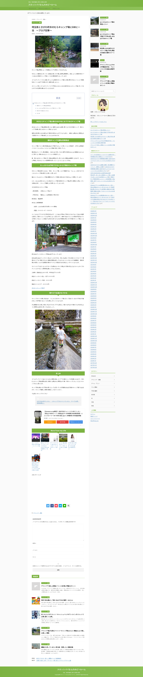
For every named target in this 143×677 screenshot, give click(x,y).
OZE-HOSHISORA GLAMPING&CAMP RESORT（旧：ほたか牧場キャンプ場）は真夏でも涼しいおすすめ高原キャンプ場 (103, 175)
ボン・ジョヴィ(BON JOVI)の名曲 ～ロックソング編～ (36, 445)
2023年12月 (94, 233)
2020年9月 (93, 289)
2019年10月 (94, 313)
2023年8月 (93, 238)
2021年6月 (93, 271)
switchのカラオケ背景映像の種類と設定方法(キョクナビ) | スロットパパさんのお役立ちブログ (102, 168)
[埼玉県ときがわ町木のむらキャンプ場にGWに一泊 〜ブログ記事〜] (60, 505)
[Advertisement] (46, 488)
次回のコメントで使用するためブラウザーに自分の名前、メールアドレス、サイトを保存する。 (57, 566)
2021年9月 (93, 264)
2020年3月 (93, 302)
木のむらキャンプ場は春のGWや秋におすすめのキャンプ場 (49, 103)
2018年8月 (93, 345)
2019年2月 (93, 331)
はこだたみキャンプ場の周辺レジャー (100, 130)
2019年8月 (93, 318)
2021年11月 (94, 260)
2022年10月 (94, 244)
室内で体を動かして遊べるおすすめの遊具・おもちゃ (57, 600)
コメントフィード (95, 418)
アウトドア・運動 (37, 513)
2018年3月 (93, 356)
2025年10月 (94, 215)
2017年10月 (94, 367)
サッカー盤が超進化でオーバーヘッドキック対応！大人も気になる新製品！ (63, 445)
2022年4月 (93, 251)
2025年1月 (93, 217)
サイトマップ (32, 8)
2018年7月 (93, 347)
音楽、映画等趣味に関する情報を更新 (71, 672)
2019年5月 (93, 325)
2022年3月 (93, 253)
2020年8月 (93, 291)
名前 (34, 543)
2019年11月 (94, 311)
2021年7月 (93, 269)
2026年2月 (93, 211)
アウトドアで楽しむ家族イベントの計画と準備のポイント (58, 586)
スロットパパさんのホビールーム (42, 5)
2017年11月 (94, 365)
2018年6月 (93, 349)
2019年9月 (93, 316)
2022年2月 (93, 255)
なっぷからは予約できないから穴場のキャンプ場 (48, 108)
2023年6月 (93, 242)
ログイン (93, 414)
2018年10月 (94, 340)
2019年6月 (93, 322)
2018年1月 (93, 360)
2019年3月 (93, 329)
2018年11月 (94, 338)
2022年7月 (93, 246)
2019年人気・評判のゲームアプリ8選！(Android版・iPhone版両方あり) (72, 445)
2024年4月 (93, 224)
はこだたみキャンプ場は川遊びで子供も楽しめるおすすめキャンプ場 (107, 36)
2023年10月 (94, 235)
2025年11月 (94, 213)
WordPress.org (94, 421)
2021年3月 (93, 278)
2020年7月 (93, 293)
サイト (34, 557)
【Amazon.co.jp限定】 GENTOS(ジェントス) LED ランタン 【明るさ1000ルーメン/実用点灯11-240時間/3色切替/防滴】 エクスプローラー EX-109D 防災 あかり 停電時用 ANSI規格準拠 (63, 413)
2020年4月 (93, 300)
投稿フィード (94, 416)
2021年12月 (94, 258)
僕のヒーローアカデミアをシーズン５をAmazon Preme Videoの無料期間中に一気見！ (45, 446)
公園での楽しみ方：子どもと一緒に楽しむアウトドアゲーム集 (53, 660)
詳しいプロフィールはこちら (99, 121)
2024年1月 (93, 231)
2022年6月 (93, 249)
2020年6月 (93, 296)
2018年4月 (93, 354)
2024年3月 (93, 226)
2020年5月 (93, 298)
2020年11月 (94, 284)
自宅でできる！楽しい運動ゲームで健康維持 (48, 658)
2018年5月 (93, 351)
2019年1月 (93, 334)
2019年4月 (93, 327)
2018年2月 (93, 358)
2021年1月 (93, 280)
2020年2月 (93, 305)
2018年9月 (93, 343)
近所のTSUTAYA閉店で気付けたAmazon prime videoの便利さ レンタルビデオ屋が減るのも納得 (36, 466)
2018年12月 (94, 336)
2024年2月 (93, 229)
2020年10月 (94, 287)
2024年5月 (93, 222)
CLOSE (78, 98)
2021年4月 (93, 276)
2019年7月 (93, 320)
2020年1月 (93, 307)
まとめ (38, 113)
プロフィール (56, 8)
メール (35, 550)
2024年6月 (93, 220)
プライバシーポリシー (44, 8)
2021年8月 (93, 267)
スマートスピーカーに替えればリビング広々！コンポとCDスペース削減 (54, 445)
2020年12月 (94, 282)
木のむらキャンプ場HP (38, 288)
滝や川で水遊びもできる (43, 110)
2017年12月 (94, 363)
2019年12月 (94, 309)
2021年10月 (94, 262)
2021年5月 (93, 273)
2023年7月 (93, 240)
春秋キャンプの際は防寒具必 (44, 105)
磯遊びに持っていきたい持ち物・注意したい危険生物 (57, 647)
